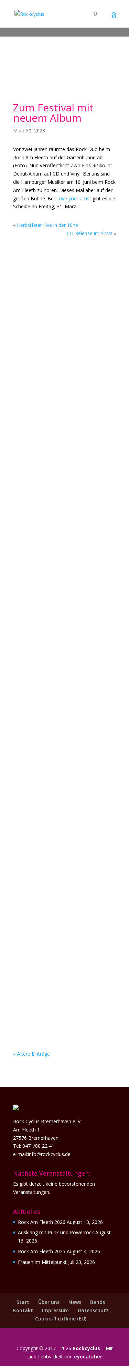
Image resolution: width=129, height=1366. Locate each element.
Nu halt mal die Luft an (56, 691)
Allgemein (66, 326)
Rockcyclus (86, 1348)
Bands (97, 1302)
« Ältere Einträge (31, 1053)
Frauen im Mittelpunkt (55, 442)
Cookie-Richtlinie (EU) (60, 1318)
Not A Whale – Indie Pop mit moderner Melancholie (61, 824)
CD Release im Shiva (89, 233)
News (74, 1302)
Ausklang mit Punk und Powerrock (56, 317)
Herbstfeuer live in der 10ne (47, 225)
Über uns (49, 1302)
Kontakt (23, 1310)
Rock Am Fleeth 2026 (41, 1222)
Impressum (55, 1310)
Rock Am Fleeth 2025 (41, 1251)
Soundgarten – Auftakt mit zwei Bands (62, 567)
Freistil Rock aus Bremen (57, 949)
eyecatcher (88, 1356)
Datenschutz (93, 1310)
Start (23, 1302)
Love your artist (73, 198)
